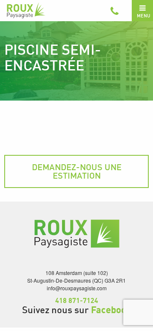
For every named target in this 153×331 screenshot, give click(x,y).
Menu (143, 16)
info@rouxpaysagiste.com (77, 288)
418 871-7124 (76, 300)
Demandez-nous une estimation (77, 171)
